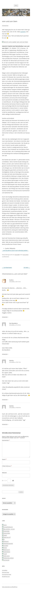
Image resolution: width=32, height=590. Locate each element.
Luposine (23, 32)
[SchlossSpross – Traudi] (4, 554)
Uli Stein (27, 267)
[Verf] (5, 560)
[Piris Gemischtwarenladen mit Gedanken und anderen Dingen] (5, 556)
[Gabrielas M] (3, 539)
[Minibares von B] (5, 541)
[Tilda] (5, 531)
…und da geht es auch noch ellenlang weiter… (15, 250)
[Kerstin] (5, 545)
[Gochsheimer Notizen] (4, 535)
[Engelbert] (7, 527)
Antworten (5, 317)
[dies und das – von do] (8, 529)
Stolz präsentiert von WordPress (9, 587)
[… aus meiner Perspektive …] (7, 558)
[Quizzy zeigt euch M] (4, 547)
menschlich (25, 254)
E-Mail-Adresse (7, 466)
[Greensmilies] (6, 533)
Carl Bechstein (7, 267)
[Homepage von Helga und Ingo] (6, 537)
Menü (16, 5)
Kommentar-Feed (6, 574)
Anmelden (4, 570)
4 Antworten (5, 25)
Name (4, 459)
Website (4, 472)
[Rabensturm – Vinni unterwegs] (6, 549)
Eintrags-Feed (5, 572)
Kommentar (6, 440)
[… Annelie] (7, 543)
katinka (11, 360)
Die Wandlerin (13, 323)
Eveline (11, 280)
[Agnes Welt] (4, 525)
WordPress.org (6, 576)
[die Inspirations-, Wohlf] (6, 552)
